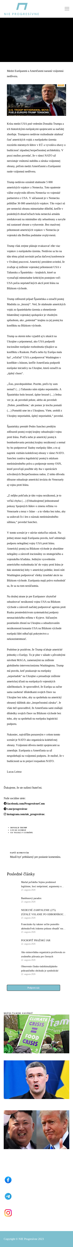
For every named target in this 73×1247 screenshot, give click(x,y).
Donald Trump (18, 828)
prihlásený (27, 856)
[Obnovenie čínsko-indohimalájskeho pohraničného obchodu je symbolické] (12, 969)
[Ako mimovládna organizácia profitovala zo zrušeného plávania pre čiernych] (12, 955)
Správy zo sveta (13, 29)
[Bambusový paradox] (12, 899)
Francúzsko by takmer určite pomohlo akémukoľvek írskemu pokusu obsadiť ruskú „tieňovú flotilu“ (43, 927)
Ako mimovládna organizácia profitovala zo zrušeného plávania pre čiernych (43, 954)
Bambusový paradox (31, 898)
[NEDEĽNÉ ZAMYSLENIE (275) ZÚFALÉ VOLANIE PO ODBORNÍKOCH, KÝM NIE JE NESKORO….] (12, 913)
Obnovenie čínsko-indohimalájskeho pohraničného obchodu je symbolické (39, 968)
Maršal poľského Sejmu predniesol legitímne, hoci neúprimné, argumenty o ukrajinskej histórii (41, 885)
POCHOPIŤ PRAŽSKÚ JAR (35, 940)
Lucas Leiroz (18, 830)
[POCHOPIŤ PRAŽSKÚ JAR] (12, 941)
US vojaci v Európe (21, 833)
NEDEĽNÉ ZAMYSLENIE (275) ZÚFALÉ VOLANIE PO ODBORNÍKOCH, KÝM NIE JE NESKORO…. (43, 913)
